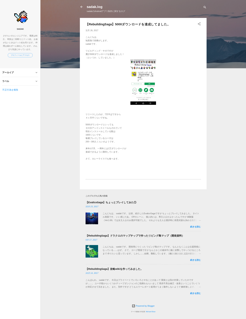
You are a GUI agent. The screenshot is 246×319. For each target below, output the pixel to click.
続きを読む (195, 226)
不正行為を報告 (10, 90)
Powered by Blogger (145, 306)
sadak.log (94, 7)
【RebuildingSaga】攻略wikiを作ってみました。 (114, 269)
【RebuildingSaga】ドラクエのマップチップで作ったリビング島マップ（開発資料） (135, 235)
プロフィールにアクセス (20, 55)
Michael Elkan (150, 311)
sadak (20, 29)
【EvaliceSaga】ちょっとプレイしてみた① (111, 202)
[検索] (205, 7)
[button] (199, 24)
